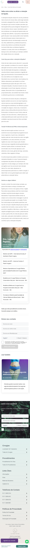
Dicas (3, 477)
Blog (5, 7)
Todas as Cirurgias (7, 452)
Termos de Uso (6, 515)
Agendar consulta (13, 2)
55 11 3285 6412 (6, 496)
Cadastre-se (5, 484)
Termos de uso (8, 343)
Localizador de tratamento (9, 449)
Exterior (25, 338)
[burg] (28, 2)
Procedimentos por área (8, 461)
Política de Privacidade (16, 343)
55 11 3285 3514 (6, 493)
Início (2, 7)
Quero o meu (22, 546)
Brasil (19, 338)
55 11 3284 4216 (6, 499)
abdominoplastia (14, 249)
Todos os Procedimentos (9, 465)
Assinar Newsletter (15, 434)
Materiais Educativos (7, 480)
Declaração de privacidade (9, 518)
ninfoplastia (23, 249)
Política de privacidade (8, 512)
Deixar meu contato (9, 346)
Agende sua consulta (9, 540)
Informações (5, 474)
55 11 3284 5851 (6, 503)
